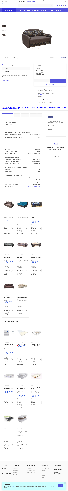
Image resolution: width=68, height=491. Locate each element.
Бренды (29, 475)
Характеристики (8, 115)
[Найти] (51, 5)
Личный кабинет (45, 468)
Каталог (4, 465)
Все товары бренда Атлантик (53, 133)
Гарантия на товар (31, 472)
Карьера (15, 476)
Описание (25, 115)
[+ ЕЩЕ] (64, 10)
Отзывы (33, 115)
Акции (4, 468)
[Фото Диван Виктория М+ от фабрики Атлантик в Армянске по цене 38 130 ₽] (37, 39)
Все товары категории (52, 131)
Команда (15, 474)
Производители (6, 473)
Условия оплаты (30, 468)
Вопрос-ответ (44, 475)
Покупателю (45, 465)
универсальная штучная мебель (33, 186)
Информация (31, 465)
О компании (15, 468)
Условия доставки (31, 470)
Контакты (15, 478)
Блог (43, 477)
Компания (16, 465)
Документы (15, 470)
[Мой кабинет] (65, 2)
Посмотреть (40, 94)
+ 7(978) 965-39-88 (21, 1)
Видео (17, 115)
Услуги (4, 471)
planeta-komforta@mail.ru (59, 469)
